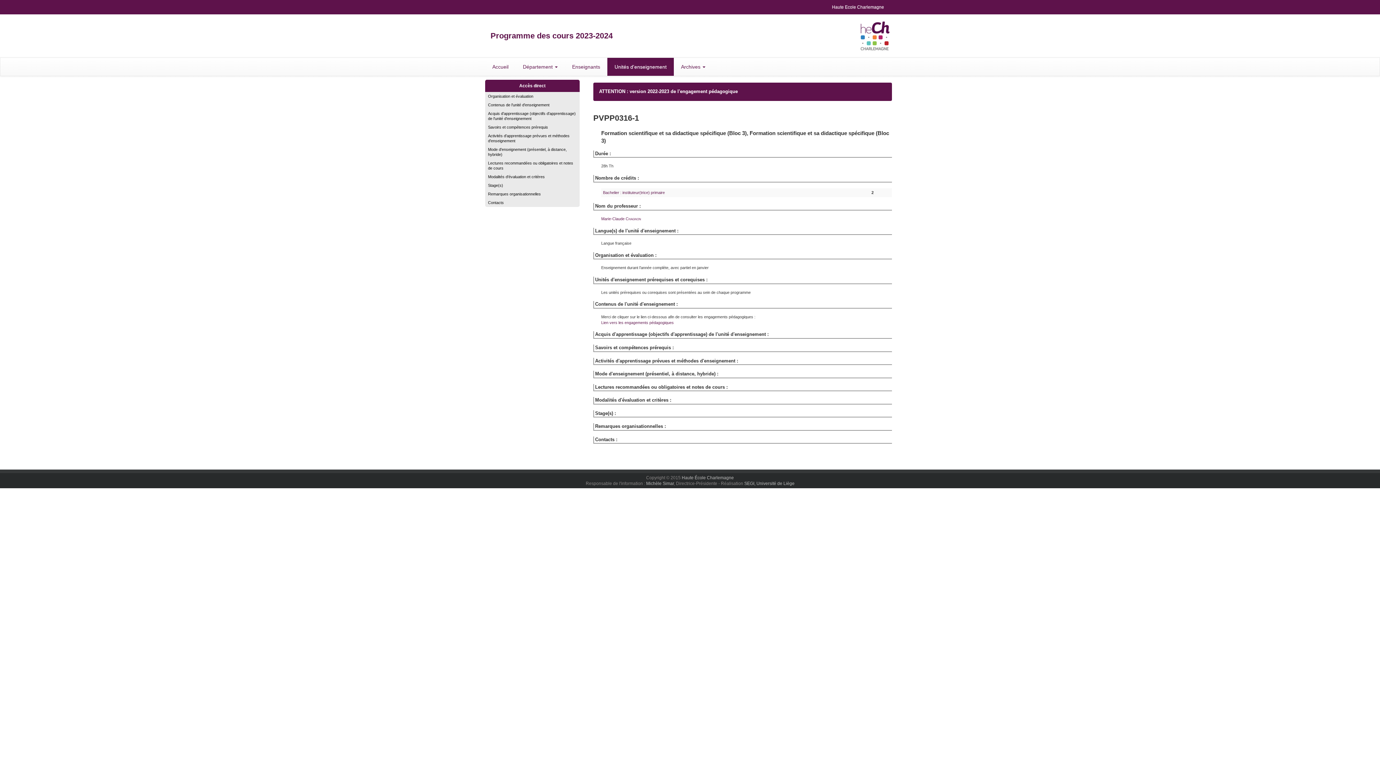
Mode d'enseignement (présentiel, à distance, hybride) (527, 152)
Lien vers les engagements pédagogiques (637, 322)
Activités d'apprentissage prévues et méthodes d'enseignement (529, 138)
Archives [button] (691, 67)
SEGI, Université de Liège (769, 483)
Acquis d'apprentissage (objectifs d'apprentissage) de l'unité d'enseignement (532, 116)
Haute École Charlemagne (708, 477)
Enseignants (586, 67)
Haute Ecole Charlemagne (858, 7)
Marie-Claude (621, 219)
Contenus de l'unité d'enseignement (518, 105)
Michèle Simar (660, 483)
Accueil (500, 67)
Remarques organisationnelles (514, 194)
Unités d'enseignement (641, 67)
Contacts (496, 202)
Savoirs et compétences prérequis (518, 127)
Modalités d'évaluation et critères (516, 177)
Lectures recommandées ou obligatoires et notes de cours (530, 165)
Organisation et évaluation (510, 96)
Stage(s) (495, 185)
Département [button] (538, 67)
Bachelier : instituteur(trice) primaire (634, 192)
